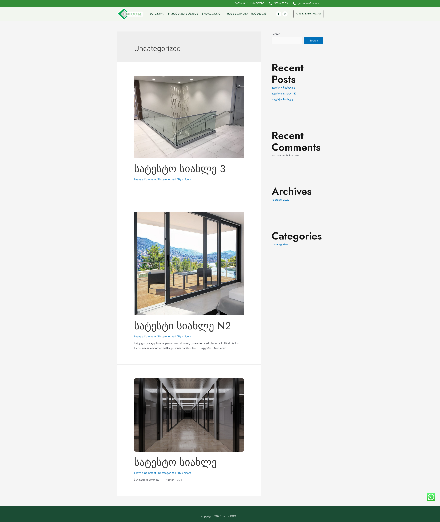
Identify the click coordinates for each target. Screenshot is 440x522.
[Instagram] (285, 14)
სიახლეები (259, 14)
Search (276, 34)
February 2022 (280, 199)
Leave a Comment (145, 179)
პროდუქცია (211, 14)
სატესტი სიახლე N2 (182, 325)
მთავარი (157, 14)
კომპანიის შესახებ (183, 14)
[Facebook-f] (278, 14)
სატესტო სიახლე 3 (179, 168)
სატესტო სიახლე (175, 462)
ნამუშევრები (237, 14)
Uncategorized (167, 179)
